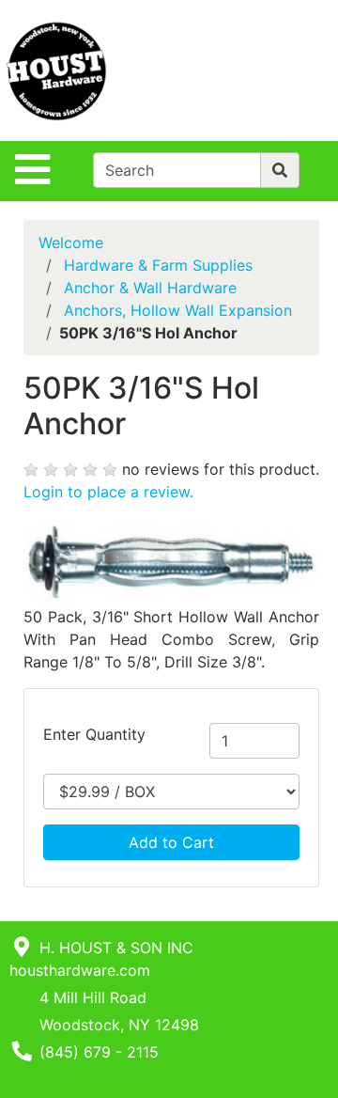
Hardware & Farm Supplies (158, 265)
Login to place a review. (108, 491)
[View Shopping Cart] (264, 70)
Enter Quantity (94, 734)
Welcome (70, 242)
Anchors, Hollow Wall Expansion (178, 310)
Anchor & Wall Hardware (150, 287)
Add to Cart (171, 842)
